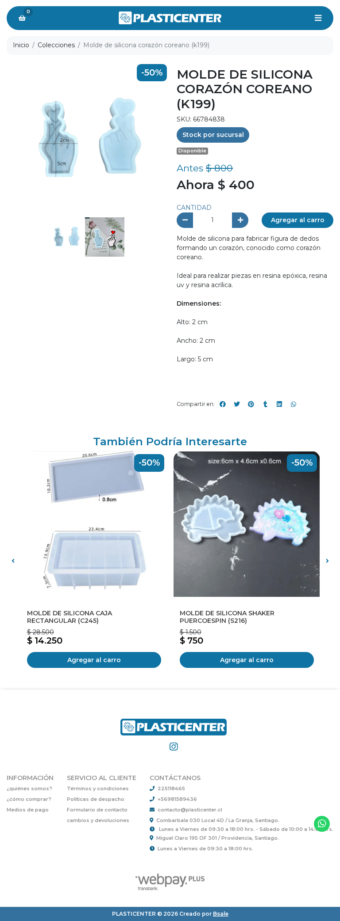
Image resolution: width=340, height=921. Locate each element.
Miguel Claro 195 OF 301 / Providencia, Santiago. (217, 838)
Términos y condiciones (98, 788)
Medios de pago (28, 810)
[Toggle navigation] (318, 18)
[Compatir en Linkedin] (279, 404)
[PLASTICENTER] (170, 18)
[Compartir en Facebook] (222, 404)
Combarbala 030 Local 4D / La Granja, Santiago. (217, 820)
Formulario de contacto (97, 810)
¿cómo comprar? (29, 799)
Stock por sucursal (213, 135)
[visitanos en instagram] (173, 747)
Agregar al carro (298, 220)
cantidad (194, 208)
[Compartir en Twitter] (237, 404)
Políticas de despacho (95, 799)
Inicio (21, 45)
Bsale (220, 913)
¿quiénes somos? (29, 788)
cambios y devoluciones (98, 820)
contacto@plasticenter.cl (190, 810)
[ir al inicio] (173, 722)
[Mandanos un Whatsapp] (322, 824)
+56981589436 (177, 799)
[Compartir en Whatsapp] (293, 404)
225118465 (171, 788)
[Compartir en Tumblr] (265, 404)
